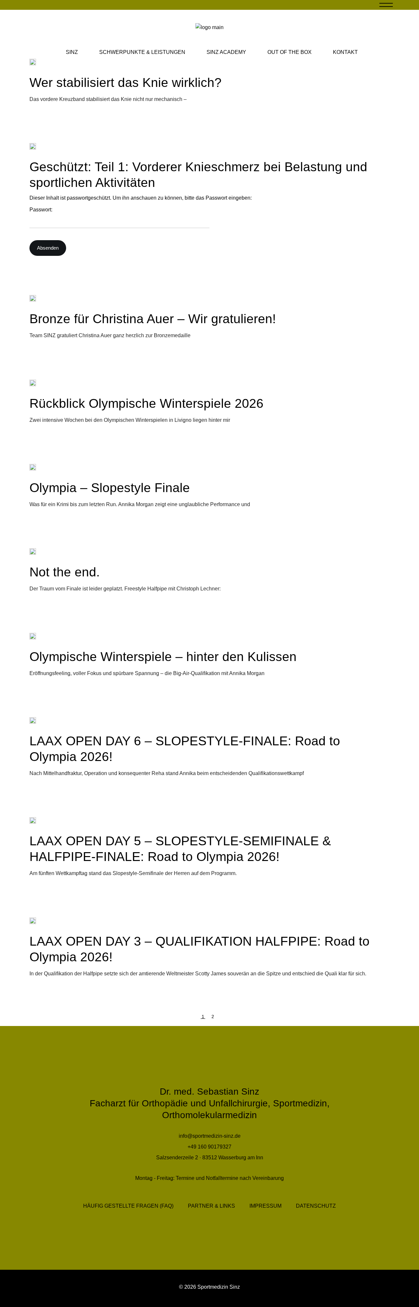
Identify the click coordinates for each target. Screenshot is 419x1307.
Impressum (265, 1206)
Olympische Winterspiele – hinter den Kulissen (163, 657)
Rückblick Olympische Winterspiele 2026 (146, 403)
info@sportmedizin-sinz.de (210, 1136)
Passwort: (40, 209)
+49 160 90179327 (209, 1147)
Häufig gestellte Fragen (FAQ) (128, 1206)
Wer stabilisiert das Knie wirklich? (125, 82)
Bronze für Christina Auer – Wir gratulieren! (152, 319)
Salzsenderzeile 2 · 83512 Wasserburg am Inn (209, 1157)
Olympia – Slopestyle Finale (109, 488)
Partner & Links (211, 1206)
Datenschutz (316, 1206)
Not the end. (64, 572)
